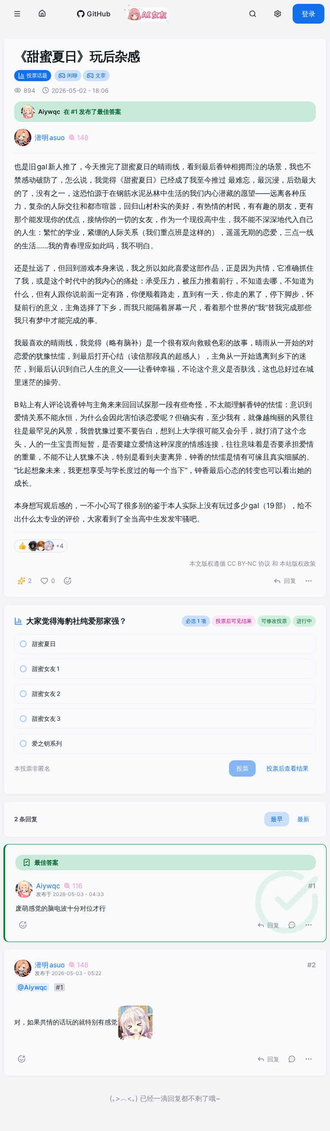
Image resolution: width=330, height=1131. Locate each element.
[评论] (291, 924)
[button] (17, 13)
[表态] (67, 580)
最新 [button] (303, 819)
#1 (312, 885)
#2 (311, 964)
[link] (93, 13)
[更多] (308, 580)
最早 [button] (277, 819)
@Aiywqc (32, 987)
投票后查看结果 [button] (287, 768)
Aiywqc (48, 885)
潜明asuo (50, 137)
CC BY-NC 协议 (248, 563)
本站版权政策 (298, 563)
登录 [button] (308, 13)
